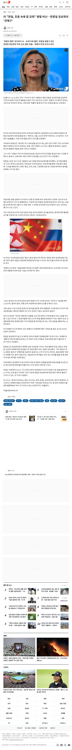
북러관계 (53, 400)
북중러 (25, 400)
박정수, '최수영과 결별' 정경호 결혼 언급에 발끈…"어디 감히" (18, 591)
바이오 (63, 708)
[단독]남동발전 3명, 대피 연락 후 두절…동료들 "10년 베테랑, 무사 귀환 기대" (50, 591)
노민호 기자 (9, 28)
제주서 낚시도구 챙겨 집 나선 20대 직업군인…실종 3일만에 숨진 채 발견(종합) (50, 617)
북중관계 (61, 400)
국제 (63, 699)
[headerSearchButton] (60, 2)
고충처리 (52, 728)
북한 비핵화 (7, 404)
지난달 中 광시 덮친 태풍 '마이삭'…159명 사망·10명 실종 (46, 418)
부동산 (27, 708)
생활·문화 (9, 713)
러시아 (19, 400)
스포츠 (5, 667)
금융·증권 (63, 704)
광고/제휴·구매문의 (30, 728)
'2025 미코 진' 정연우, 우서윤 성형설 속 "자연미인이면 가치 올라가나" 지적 (17, 608)
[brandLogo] (6, 2)
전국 (9, 704)
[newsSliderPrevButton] (62, 585)
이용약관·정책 (43, 728)
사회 (27, 699)
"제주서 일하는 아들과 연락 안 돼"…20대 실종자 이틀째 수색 (18, 625)
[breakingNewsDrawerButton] (63, 2)
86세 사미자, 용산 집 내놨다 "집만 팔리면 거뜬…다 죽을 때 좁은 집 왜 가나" (18, 600)
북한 (47, 400)
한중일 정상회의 (9, 400)
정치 (9, 699)
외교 (4, 12)
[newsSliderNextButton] (67, 585)
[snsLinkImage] (58, 745)
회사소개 (19, 728)
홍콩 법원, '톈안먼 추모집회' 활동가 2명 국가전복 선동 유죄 (15, 418)
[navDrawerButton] (67, 2)
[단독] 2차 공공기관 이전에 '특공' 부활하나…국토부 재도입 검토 (50, 625)
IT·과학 (45, 708)
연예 (4, 636)
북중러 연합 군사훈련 (36, 400)
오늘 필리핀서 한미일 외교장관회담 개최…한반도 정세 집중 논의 (25, 474)
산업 (9, 708)
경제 (45, 699)
